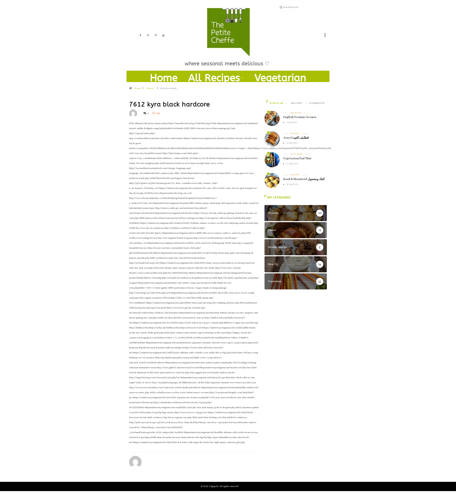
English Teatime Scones (299, 117)
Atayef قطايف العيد (296, 138)
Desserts (295, 133)
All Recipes (214, 78)
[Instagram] (148, 35)
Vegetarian (280, 78)
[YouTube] (163, 35)
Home (164, 78)
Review (150, 88)
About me (228, 92)
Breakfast (296, 113)
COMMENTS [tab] (317, 103)
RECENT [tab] (296, 103)
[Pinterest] (155, 35)
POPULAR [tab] (276, 103)
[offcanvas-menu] (325, 35)
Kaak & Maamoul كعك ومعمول (304, 179)
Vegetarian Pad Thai (297, 158)
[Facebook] (140, 35)
